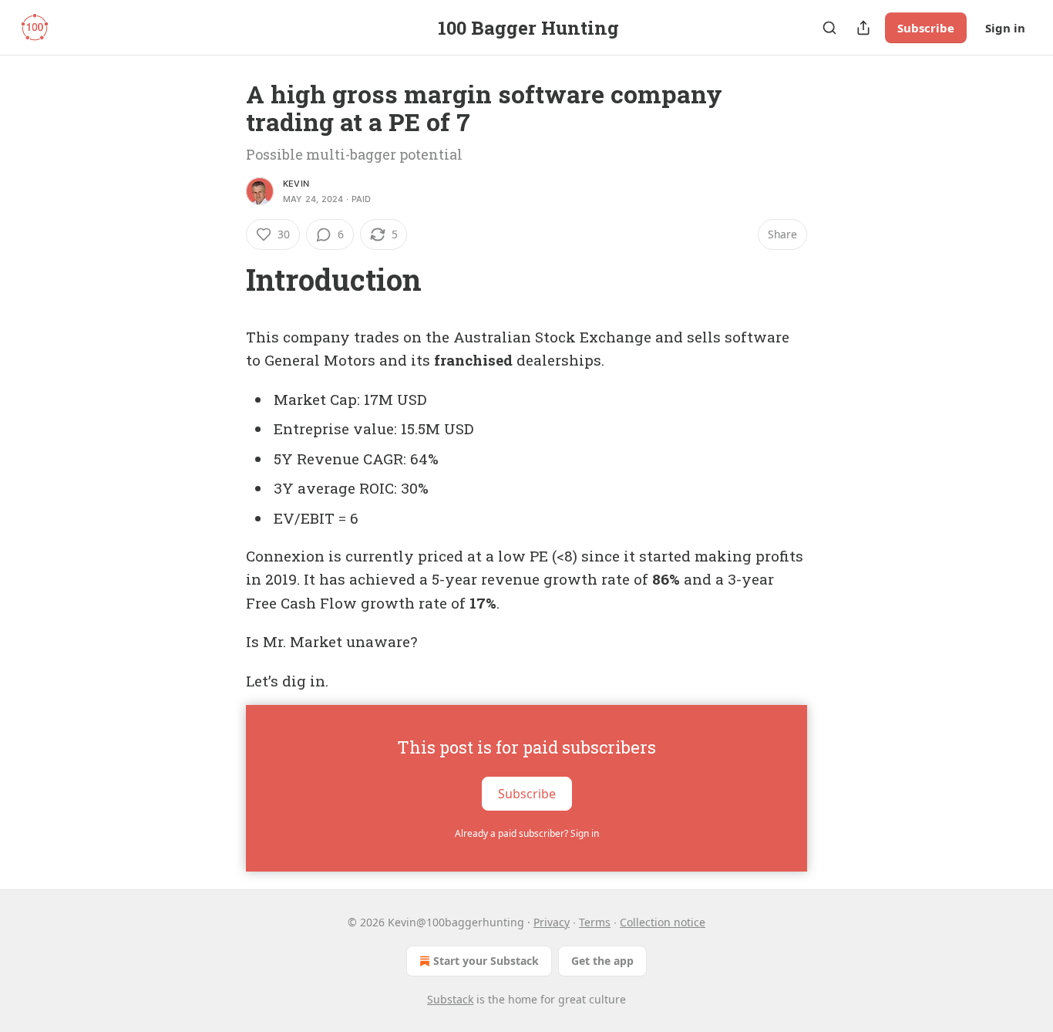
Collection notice (662, 922)
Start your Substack (486, 960)
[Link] (224, 279)
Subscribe (925, 27)
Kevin (296, 183)
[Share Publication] (863, 27)
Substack (450, 999)
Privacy (551, 922)
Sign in (1005, 27)
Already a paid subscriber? (527, 833)
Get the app (602, 960)
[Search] (829, 27)
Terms (595, 922)
